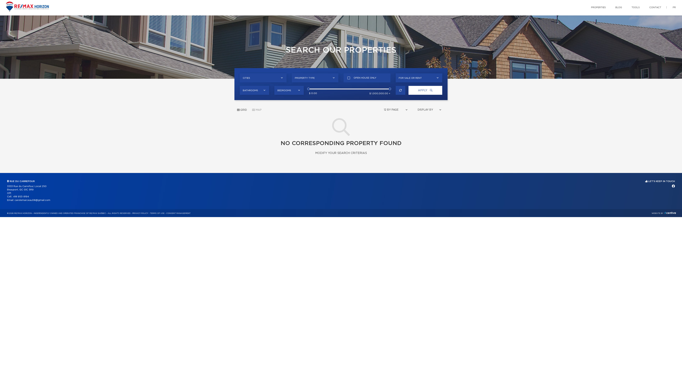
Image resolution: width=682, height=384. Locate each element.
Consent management (178, 213)
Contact (655, 7)
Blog (618, 7)
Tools (636, 7)
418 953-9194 (21, 197)
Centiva (670, 213)
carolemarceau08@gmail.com (32, 200)
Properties (598, 7)
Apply (423, 90)
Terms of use (157, 213)
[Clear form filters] (400, 90)
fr (674, 7)
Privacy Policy (140, 213)
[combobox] (263, 77)
